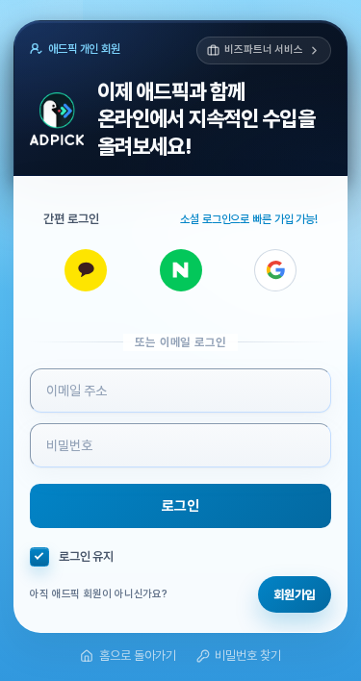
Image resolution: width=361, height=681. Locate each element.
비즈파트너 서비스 (263, 49)
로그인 (180, 506)
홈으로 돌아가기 (137, 655)
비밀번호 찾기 (248, 655)
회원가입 (294, 595)
